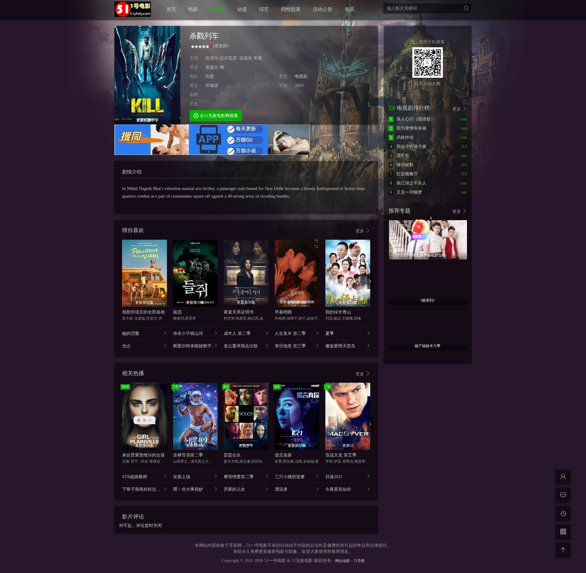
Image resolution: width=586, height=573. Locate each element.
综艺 (264, 9)
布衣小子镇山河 (188, 333)
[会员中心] (563, 477)
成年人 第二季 (237, 333)
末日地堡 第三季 (290, 346)
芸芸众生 (232, 455)
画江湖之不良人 (408, 183)
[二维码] (563, 531)
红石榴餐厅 (404, 174)
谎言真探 (283, 455)
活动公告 (322, 9)
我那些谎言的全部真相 (143, 312)
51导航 (359, 561)
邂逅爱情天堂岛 (340, 346)
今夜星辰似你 (338, 489)
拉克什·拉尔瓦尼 (221, 58)
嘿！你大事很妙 (188, 489)
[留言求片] (563, 495)
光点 (126, 346)
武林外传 (402, 137)
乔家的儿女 (234, 489)
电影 (193, 9)
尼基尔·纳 (214, 67)
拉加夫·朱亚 (250, 58)
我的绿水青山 (338, 312)
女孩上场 (181, 477)
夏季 (329, 333)
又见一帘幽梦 (406, 192)
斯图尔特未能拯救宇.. (193, 346)
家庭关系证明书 (239, 312)
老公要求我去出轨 (241, 346)
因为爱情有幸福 (408, 128)
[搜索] (466, 8)
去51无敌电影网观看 (218, 115)
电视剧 (217, 9)
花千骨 (399, 155)
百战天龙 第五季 (340, 455)
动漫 (242, 9)
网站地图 (342, 561)
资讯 (349, 9)
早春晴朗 (283, 312)
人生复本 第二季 (290, 333)
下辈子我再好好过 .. (141, 489)
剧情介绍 (132, 171)
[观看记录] (563, 513)
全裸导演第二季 (188, 455)
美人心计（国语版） (412, 119)
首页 (171, 9)
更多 (360, 231)
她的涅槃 (130, 333)
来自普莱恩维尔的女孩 (143, 455)
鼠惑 (177, 312)
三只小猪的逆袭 (290, 477)
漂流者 (281, 489)
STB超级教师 (134, 477)
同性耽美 (291, 9)
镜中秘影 (402, 165)
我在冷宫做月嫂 (408, 146)
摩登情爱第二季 (239, 477)
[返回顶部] (563, 550)
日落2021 (333, 477)
